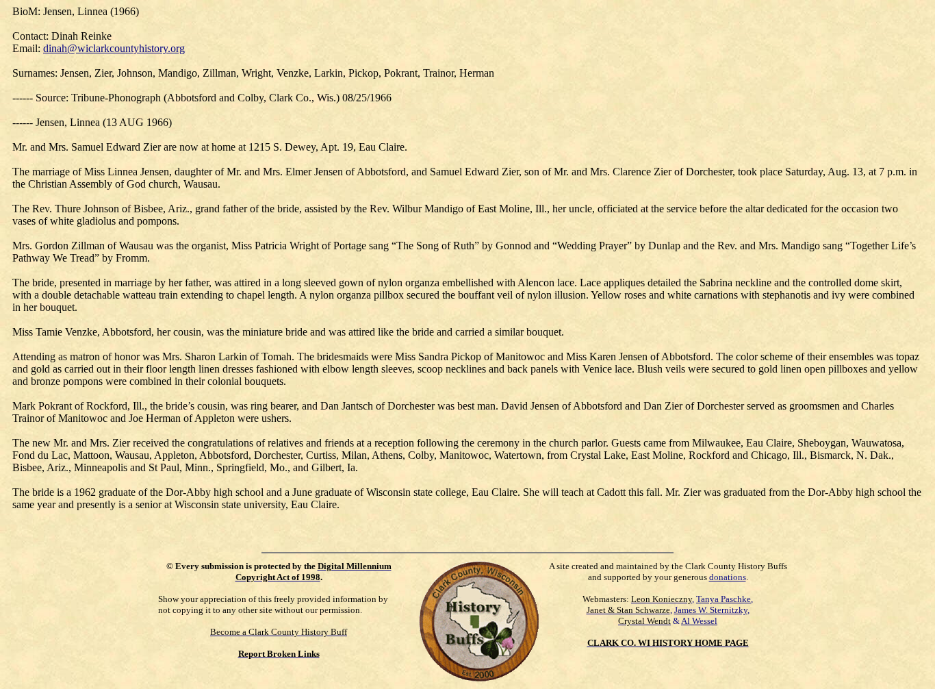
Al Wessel (699, 621)
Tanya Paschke (723, 599)
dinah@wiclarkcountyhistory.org (114, 48)
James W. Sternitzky (710, 610)
